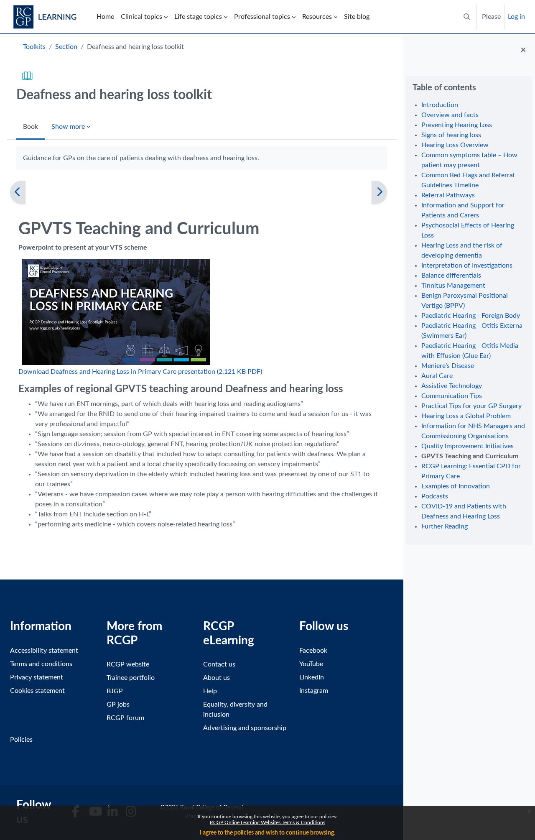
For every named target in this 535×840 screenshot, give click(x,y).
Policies (21, 739)
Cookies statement (37, 690)
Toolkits (34, 46)
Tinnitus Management (453, 285)
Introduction (439, 105)
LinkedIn (311, 677)
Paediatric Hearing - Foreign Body (470, 315)
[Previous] (17, 192)
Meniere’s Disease (447, 366)
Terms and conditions (41, 664)
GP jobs (118, 704)
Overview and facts (450, 115)
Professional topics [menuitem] (262, 16)
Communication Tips (451, 396)
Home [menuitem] (105, 16)
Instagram (313, 690)
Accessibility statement (44, 650)
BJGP (115, 691)
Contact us (219, 664)
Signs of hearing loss (451, 135)
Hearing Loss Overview (455, 145)
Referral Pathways (448, 195)
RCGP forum (125, 718)
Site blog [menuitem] (356, 16)
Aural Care (437, 376)
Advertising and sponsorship (244, 728)
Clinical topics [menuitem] (141, 16)
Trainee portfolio (131, 677)
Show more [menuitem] (68, 126)
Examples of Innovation (455, 486)
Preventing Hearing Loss (456, 125)
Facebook (313, 650)
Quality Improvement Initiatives (467, 446)
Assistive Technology (451, 386)
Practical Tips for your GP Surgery (471, 406)
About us (216, 677)
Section (66, 46)
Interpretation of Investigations (466, 265)
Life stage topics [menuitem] (198, 16)
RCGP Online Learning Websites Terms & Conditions (267, 822)
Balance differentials (451, 275)
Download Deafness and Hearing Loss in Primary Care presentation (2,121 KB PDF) (140, 371)
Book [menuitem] (30, 126)
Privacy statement (36, 677)
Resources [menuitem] (317, 16)
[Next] (379, 192)
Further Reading (444, 526)
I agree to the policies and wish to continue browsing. (267, 833)
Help (210, 691)
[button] (467, 16)
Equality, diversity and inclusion (235, 709)
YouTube (311, 664)
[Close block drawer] (523, 50)
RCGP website (128, 664)
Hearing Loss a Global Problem (466, 416)
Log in (516, 16)
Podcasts (434, 496)
